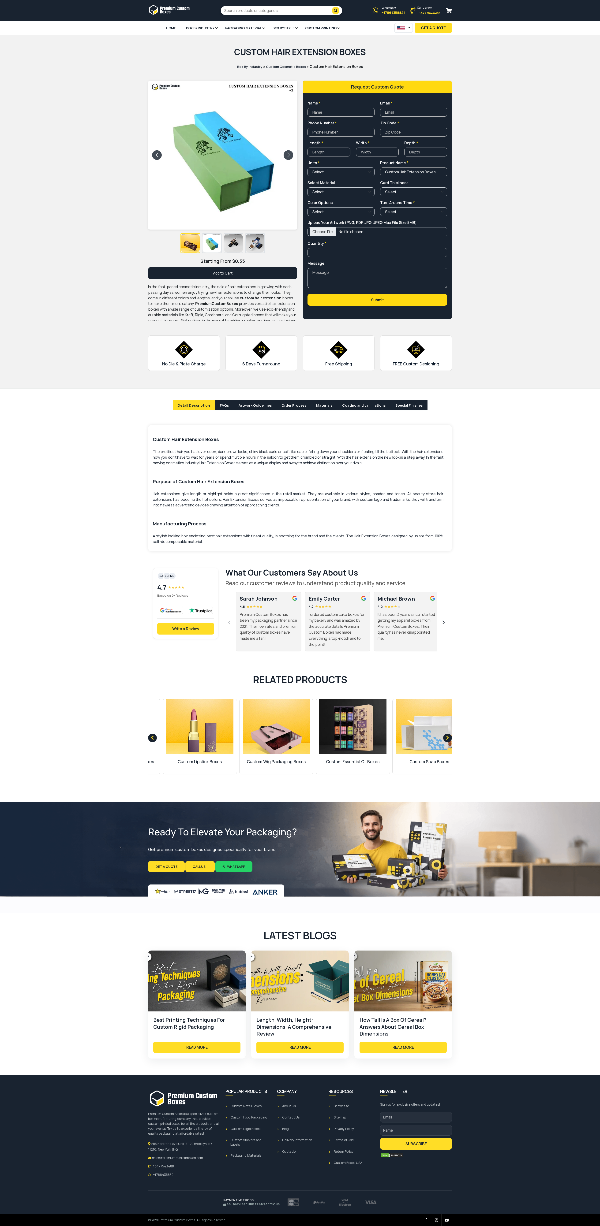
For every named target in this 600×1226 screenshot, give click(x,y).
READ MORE (197, 1047)
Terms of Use (344, 1140)
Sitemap (340, 1117)
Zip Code (389, 123)
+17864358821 (163, 1175)
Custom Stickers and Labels (246, 1142)
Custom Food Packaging (249, 1117)
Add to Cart (222, 273)
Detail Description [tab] (194, 405)
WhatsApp (235, 866)
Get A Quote (433, 27)
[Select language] (403, 28)
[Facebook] (426, 1220)
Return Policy (343, 1151)
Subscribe (416, 1143)
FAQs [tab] (224, 405)
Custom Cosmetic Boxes (286, 66)
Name (314, 103)
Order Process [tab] (293, 405)
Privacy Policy (344, 1129)
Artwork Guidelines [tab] (255, 405)
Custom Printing (321, 28)
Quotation (289, 1151)
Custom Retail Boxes (246, 1106)
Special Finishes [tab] (409, 405)
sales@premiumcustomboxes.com (177, 1158)
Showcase (341, 1106)
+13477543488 (162, 1166)
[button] (190, 243)
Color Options (320, 202)
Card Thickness (394, 182)
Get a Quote (166, 866)
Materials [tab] (324, 405)
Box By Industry (200, 28)
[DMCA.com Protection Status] (392, 1155)
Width (362, 142)
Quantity (317, 243)
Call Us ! (200, 866)
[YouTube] (447, 1220)
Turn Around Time (397, 202)
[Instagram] (436, 1220)
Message (316, 263)
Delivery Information (297, 1140)
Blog (285, 1129)
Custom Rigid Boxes (245, 1129)
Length (315, 142)
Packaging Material (243, 28)
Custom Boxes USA (348, 1163)
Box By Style (283, 28)
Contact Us (291, 1117)
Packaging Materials (246, 1155)
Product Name (394, 162)
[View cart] (449, 11)
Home (171, 28)
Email (386, 103)
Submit (377, 299)
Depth (411, 142)
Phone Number (322, 123)
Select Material (321, 182)
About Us (289, 1106)
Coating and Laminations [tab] (364, 405)
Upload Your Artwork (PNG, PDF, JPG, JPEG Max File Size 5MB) (362, 222)
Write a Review (185, 628)
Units (314, 162)
